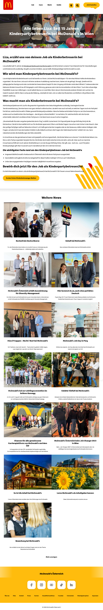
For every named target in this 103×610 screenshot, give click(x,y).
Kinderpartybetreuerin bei (37, 66)
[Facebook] (31, 585)
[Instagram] (41, 585)
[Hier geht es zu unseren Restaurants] (71, 5)
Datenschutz (70, 595)
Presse (29, 595)
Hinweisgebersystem (83, 595)
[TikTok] (61, 585)
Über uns (7, 595)
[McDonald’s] (8, 5)
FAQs (14, 595)
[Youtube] (51, 585)
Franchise (60, 595)
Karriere (36, 595)
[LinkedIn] (71, 585)
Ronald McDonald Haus (48, 595)
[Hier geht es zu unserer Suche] (77, 5)
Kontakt (21, 595)
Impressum (95, 595)
